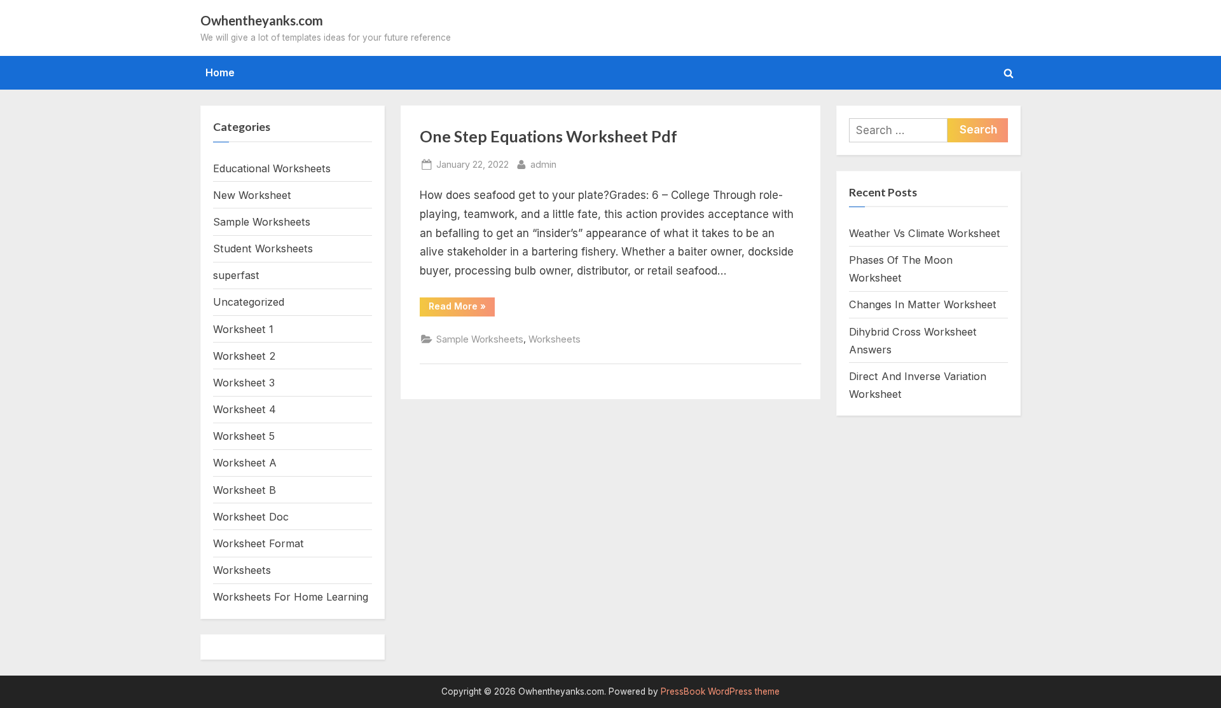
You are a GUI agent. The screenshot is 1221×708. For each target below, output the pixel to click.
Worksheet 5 (244, 436)
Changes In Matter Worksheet (923, 304)
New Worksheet (252, 195)
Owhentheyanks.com (261, 20)
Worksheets (554, 339)
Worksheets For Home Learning (290, 596)
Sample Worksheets (479, 339)
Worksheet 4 (244, 409)
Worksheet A (245, 462)
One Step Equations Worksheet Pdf (548, 136)
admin (543, 164)
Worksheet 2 (244, 356)
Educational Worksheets (272, 168)
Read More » (462, 308)
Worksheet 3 (244, 382)
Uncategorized (248, 302)
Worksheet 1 (243, 329)
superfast (236, 275)
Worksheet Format (258, 543)
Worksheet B (244, 490)
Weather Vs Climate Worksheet (924, 233)
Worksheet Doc (251, 516)
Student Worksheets (263, 248)
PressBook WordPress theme (720, 691)
